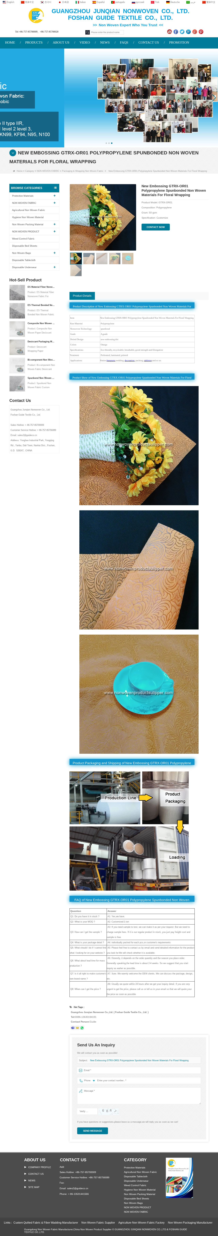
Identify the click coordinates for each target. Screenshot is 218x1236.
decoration (130, 360)
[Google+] (195, 32)
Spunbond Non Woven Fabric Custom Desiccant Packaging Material (41, 378)
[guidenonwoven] (73, 1028)
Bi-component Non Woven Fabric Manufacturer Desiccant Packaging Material (41, 359)
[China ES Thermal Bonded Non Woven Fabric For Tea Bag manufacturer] (17, 310)
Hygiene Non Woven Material (28, 217)
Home (19, 171)
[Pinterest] (201, 32)
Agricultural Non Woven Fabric (28, 210)
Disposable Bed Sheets (24, 245)
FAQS (124, 42)
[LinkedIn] (189, 32)
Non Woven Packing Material (27, 224)
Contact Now (156, 227)
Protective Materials (22, 195)
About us (34, 1160)
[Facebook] (176, 32)
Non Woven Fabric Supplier (98, 1222)
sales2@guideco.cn (77, 1188)
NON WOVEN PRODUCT (25, 231)
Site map (33, 1187)
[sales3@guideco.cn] (77, 1028)
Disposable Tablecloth (24, 260)
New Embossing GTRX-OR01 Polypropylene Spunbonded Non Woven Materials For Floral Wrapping (139, 1060)
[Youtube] (170, 32)
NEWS (105, 42)
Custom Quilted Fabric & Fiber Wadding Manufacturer (45, 1222)
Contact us (73, 1160)
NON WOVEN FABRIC (48, 171)
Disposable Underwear (24, 267)
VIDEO (85, 42)
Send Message (92, 1130)
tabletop (148, 360)
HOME (10, 42)
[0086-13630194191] (82, 1028)
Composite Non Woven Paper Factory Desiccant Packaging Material (41, 323)
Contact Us (36, 1174)
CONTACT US (148, 42)
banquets (111, 360)
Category (29, 171)
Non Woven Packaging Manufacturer (190, 1222)
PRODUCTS (34, 42)
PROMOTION (179, 42)
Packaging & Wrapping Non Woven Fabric (82, 171)
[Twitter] (182, 32)
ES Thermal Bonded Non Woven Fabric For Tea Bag (41, 305)
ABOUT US (61, 42)
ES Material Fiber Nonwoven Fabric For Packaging (41, 287)
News (31, 1180)
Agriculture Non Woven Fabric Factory (141, 1222)
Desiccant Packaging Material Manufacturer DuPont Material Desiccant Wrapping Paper (41, 341)
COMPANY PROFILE (39, 1167)
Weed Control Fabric (23, 238)
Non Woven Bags (21, 253)
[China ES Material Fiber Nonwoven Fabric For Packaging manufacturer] (17, 292)
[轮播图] (109, 98)
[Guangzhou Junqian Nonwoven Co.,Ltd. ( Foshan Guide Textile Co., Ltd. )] (36, 15)
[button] (106, 143)
